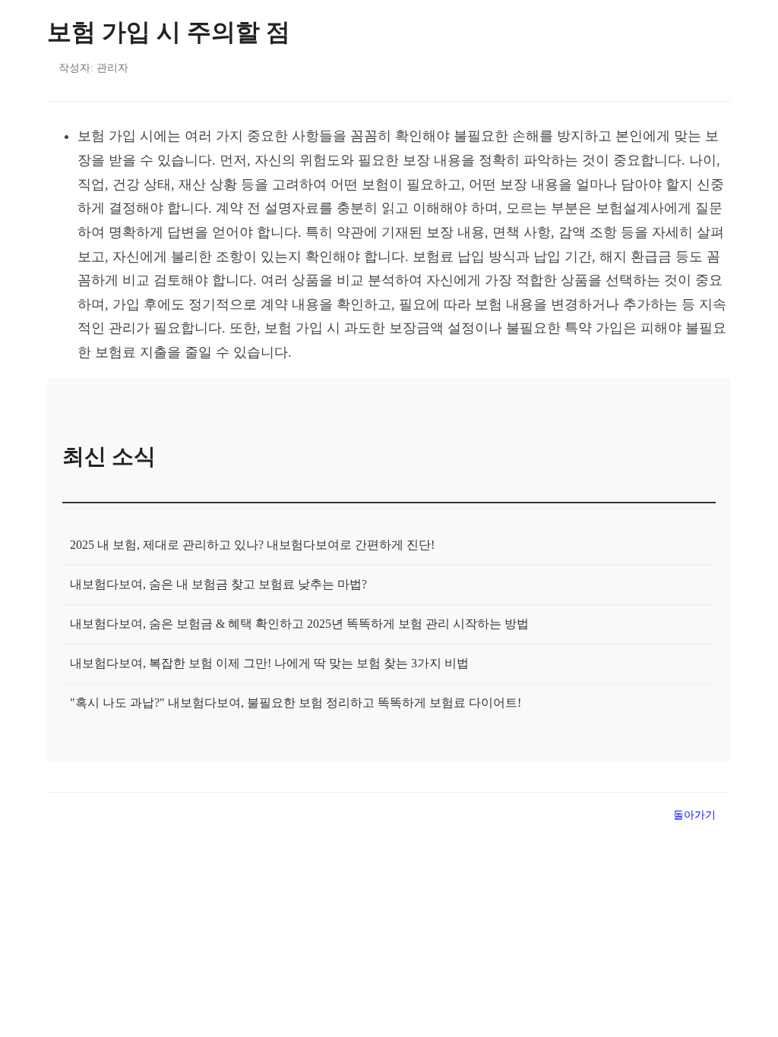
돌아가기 (694, 814)
